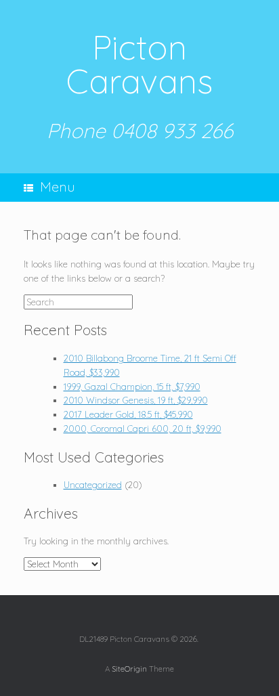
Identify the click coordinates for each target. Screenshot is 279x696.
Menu (57, 186)
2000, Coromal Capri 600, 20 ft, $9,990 (142, 428)
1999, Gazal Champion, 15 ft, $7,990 (132, 386)
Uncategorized (93, 484)
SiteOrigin (129, 669)
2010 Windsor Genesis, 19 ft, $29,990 (136, 400)
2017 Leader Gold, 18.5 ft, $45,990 (128, 414)
